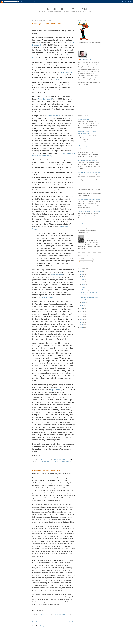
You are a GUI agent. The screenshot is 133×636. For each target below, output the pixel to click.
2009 (81, 327)
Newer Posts (35, 622)
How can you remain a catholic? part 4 (46, 23)
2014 (81, 314)
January (84, 302)
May (83, 282)
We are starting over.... (82, 119)
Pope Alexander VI (45, 99)
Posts (82, 258)
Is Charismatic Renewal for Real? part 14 (88, 211)
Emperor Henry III (66, 72)
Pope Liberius (55, 390)
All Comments (84, 262)
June (83, 279)
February (84, 290)
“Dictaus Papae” (57, 275)
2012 (81, 319)
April (83, 284)
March (84, 287)
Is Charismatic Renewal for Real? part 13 (90, 237)
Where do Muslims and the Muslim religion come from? (86, 132)
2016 (81, 308)
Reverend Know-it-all (66, 9)
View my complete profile (87, 87)
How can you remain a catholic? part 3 (46, 470)
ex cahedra (42, 461)
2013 (81, 317)
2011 (81, 322)
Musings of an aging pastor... (84, 224)
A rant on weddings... (82, 146)
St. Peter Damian (60, 80)
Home (53, 622)
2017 (81, 306)
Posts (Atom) (43, 626)
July (83, 276)
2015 (81, 311)
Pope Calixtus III (54, 116)
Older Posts (71, 622)
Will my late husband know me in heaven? (88, 199)
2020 (81, 271)
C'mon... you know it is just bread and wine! (88, 172)
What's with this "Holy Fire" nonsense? (87, 160)
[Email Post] (71, 459)
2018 (81, 274)
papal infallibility (53, 461)
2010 (81, 325)
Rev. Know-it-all (85, 59)
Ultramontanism (48, 297)
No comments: (64, 459)
